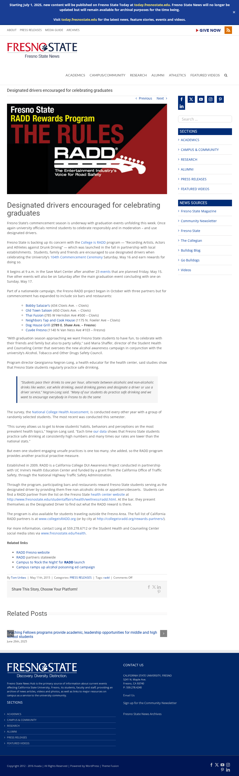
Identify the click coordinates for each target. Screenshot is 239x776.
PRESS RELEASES (81, 578)
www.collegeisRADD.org (57, 518)
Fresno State (190, 230)
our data (100, 431)
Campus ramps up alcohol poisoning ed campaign (55, 567)
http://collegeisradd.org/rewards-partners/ (130, 518)
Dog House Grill (38, 325)
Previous (145, 98)
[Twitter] (191, 99)
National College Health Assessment (60, 412)
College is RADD (93, 242)
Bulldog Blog (190, 250)
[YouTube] (200, 99)
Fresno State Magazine (198, 211)
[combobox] (205, 119)
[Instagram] (210, 99)
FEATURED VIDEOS (195, 189)
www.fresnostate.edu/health (63, 533)
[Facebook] (181, 99)
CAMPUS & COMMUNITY (200, 149)
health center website (108, 494)
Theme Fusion (110, 766)
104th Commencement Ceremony (76, 257)
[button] (225, 75)
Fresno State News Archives (142, 714)
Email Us (129, 695)
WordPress (92, 766)
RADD (20, 557)
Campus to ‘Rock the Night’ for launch (50, 562)
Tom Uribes (18, 578)
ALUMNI (187, 169)
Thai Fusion (35, 315)
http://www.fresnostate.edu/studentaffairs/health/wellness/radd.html (61, 499)
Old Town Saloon (39, 310)
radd (106, 578)
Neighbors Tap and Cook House (50, 320)
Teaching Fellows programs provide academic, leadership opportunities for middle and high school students (82, 634)
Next (160, 98)
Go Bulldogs (190, 260)
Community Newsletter (199, 221)
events (105, 271)
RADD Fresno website (33, 552)
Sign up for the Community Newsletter (150, 703)
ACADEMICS (190, 140)
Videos (186, 270)
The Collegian (191, 240)
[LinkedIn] (181, 106)
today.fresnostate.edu (152, 5)
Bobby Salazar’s (38, 305)
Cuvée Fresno (36, 330)
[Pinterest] (220, 99)
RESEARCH (189, 159)
